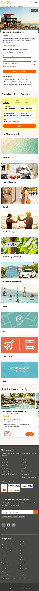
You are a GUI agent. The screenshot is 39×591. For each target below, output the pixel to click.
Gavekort (4, 557)
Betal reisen (5, 542)
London (22, 572)
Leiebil (3, 560)
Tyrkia (22, 551)
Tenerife (22, 545)
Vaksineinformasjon (26, 471)
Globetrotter (19, 588)
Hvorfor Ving (5, 471)
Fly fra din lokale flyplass (8, 551)
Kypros (22, 557)
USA (10, 35)
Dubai (22, 566)
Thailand (22, 560)
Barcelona (23, 575)
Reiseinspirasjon (6, 566)
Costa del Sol (24, 569)
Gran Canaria (24, 542)
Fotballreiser (5, 569)
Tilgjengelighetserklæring (28, 477)
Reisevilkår (23, 462)
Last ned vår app (6, 529)
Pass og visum (24, 468)
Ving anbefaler (5, 563)
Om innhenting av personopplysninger (13, 517)
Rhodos (22, 554)
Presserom (4, 468)
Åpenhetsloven (24, 474)
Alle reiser (4, 545)
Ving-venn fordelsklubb (8, 578)
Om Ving (4, 459)
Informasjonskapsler (8, 586)
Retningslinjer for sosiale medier (9, 475)
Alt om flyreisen (6, 548)
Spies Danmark (31, 586)
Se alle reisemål (24, 578)
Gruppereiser (5, 575)
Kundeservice (24, 459)
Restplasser (5, 554)
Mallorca (22, 548)
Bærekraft (4, 462)
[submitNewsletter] (36, 512)
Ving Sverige (24, 586)
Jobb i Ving (4, 465)
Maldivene (23, 563)
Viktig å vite (23, 465)
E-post (3, 509)
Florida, (6, 35)
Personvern (17, 586)
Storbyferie (4, 572)
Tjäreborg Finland (10, 588)
